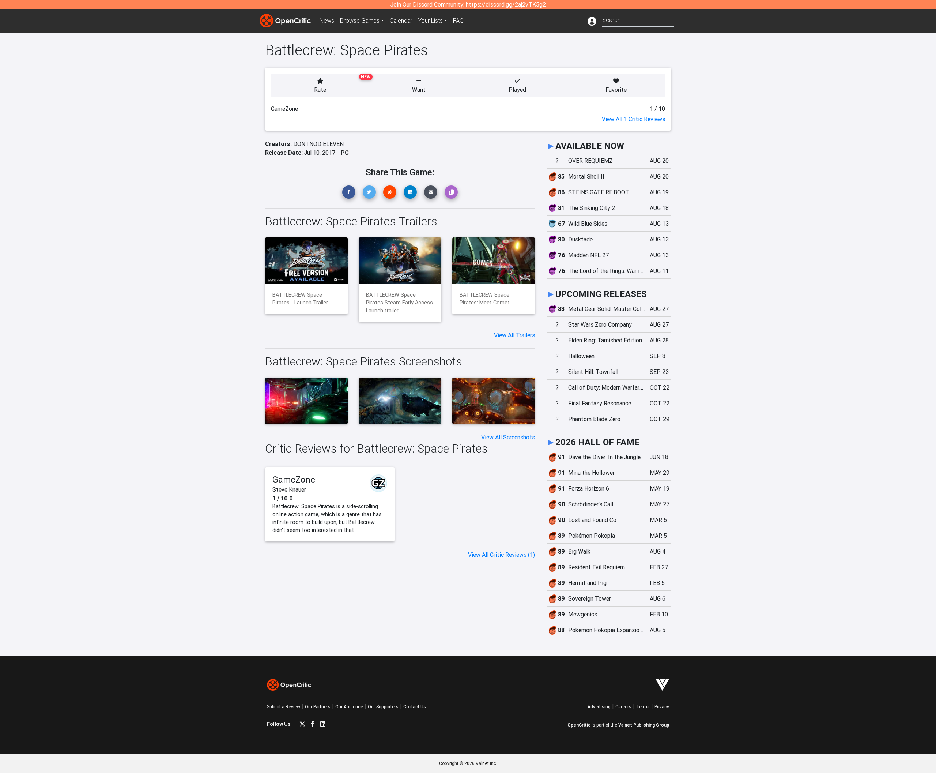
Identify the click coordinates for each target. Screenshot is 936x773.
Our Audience (349, 706)
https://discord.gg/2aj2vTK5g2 (506, 4)
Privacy (661, 706)
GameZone (293, 479)
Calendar (401, 20)
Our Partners (318, 706)
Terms (643, 706)
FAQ (458, 20)
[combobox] (638, 19)
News (327, 20)
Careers (623, 706)
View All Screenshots (508, 437)
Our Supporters (383, 706)
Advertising (599, 706)
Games (360, 20)
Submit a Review (283, 706)
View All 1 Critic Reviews (633, 119)
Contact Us (414, 706)
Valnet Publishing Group (643, 725)
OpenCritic (578, 725)
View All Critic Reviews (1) (501, 554)
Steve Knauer (289, 489)
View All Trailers (514, 335)
